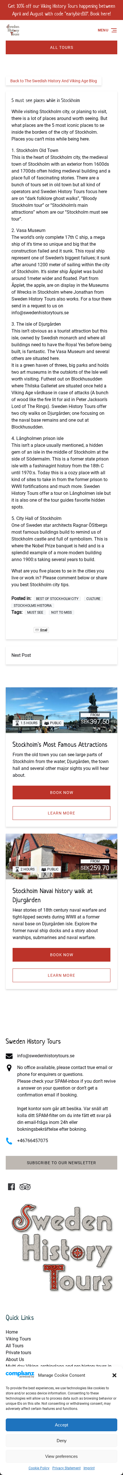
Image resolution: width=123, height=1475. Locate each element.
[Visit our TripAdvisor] (25, 1186)
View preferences (61, 1456)
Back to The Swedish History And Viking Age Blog (53, 81)
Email (43, 630)
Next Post (21, 655)
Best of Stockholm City (57, 599)
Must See (35, 613)
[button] (114, 1375)
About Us (15, 1359)
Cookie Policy (39, 1468)
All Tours (14, 1345)
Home (12, 1332)
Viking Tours (18, 1339)
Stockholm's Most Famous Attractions (60, 744)
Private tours (18, 1352)
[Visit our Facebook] (11, 1186)
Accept (61, 1424)
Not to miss (61, 613)
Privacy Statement (66, 1468)
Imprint (89, 1468)
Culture (93, 599)
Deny (62, 1440)
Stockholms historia (33, 606)
